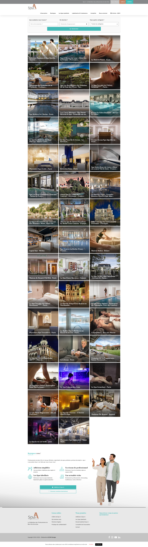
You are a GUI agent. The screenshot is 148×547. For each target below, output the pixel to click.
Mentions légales (56, 522)
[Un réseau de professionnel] (62, 469)
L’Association (43, 13)
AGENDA (129, 2)
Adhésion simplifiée (41, 468)
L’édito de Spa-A (56, 517)
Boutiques (53, 13)
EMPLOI (122, 2)
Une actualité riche (73, 475)
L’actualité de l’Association (83, 524)
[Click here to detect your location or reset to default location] (86, 24)
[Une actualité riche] (62, 477)
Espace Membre (114, 2)
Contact (78, 527)
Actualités (93, 13)
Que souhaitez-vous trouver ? (38, 20)
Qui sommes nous (56, 519)
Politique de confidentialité (59, 524)
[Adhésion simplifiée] (30, 469)
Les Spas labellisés (81, 519)
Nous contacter (103, 13)
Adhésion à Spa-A (80, 517)
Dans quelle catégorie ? (97, 20)
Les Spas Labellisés (64, 13)
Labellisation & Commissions (79, 13)
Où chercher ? (64, 20)
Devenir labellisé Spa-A (82, 522)
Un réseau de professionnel (76, 468)
